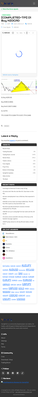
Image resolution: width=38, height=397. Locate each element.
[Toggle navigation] (34, 3)
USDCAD (13, 295)
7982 (2, 24)
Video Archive (6, 176)
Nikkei (12, 292)
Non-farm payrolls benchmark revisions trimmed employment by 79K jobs (16, 208)
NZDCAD (16, 27)
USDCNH (28, 296)
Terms (3, 347)
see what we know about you (24, 392)
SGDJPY (5, 295)
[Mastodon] (18, 373)
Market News (19, 158)
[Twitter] (3, 373)
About (3, 338)
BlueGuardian (22, 270)
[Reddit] (8, 373)
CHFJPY (16, 274)
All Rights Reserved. (20, 390)
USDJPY (7, 299)
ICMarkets (32, 289)
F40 (33, 280)
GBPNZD (5, 289)
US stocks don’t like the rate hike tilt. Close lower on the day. (18, 192)
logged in (12, 140)
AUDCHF (18, 266)
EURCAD (24, 277)
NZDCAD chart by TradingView (10, 75)
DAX (20, 273)
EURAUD (18, 277)
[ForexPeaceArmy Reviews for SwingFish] (15, 382)
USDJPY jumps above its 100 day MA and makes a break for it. (18, 223)
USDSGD (21, 299)
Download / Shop (7, 360)
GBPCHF (19, 285)
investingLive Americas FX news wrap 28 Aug (15, 188)
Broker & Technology (19, 170)
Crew (3, 357)
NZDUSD (29, 292)
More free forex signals (10, 9)
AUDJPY (26, 265)
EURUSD (27, 280)
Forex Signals (7, 27)
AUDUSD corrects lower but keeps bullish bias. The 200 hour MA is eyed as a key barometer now (18, 203)
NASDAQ (6, 291)
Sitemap (4, 341)
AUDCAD (12, 266)
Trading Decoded (19, 151)
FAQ (2, 344)
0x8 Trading (6, 266)
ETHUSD (11, 277)
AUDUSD (13, 269)
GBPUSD (13, 288)
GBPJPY (26, 284)
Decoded (25, 274)
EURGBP (31, 277)
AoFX (8, 24)
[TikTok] (22, 373)
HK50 (27, 288)
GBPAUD (6, 284)
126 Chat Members (10, 229)
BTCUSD (30, 269)
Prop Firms (19, 167)
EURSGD (20, 280)
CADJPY (11, 274)
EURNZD (14, 280)
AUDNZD (5, 270)
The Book (5, 179)
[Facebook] (13, 373)
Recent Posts (6, 148)
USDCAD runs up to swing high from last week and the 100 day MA (19, 213)
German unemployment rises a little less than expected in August (18, 197)
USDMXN (13, 299)
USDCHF (21, 295)
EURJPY (7, 280)
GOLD (21, 288)
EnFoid (5, 276)
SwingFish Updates (19, 173)
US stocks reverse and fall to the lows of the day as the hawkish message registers (18, 218)
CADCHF (5, 274)
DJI (29, 274)
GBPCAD (13, 285)
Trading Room (5, 363)
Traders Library (19, 161)
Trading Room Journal (19, 155)
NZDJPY (22, 292)
